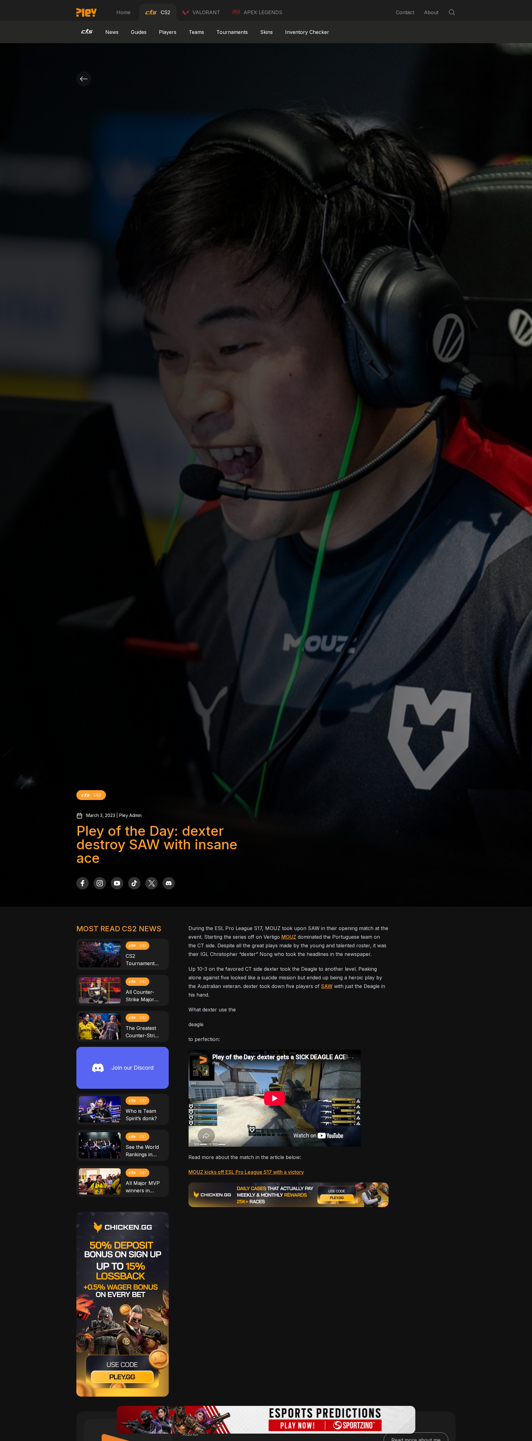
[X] (151, 883)
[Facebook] (82, 883)
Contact (405, 12)
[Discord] (169, 883)
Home (123, 12)
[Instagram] (100, 883)
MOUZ (288, 937)
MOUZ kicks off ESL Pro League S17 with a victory (246, 1172)
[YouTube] (117, 883)
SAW (326, 986)
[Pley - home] (86, 12)
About (431, 12)
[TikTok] (134, 883)
